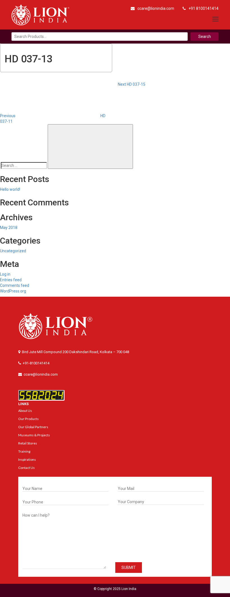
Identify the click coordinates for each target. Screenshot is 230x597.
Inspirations (27, 459)
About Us (25, 410)
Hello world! (10, 189)
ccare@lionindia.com (155, 8)
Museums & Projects (34, 435)
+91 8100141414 (203, 8)
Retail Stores (27, 443)
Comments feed (14, 285)
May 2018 (8, 227)
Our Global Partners (33, 427)
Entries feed (11, 280)
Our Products (28, 419)
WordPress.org (13, 291)
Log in (5, 274)
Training (24, 451)
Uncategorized (13, 251)
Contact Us (26, 468)
